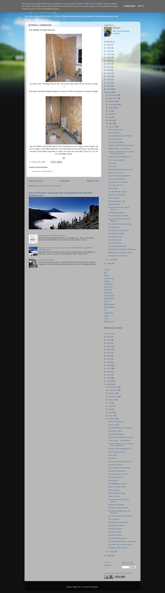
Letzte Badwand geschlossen (119, 176)
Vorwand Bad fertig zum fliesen (120, 136)
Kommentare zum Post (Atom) (49, 186)
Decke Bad (112, 163)
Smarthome (108, 313)
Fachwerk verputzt (115, 139)
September (113, 105)
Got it (141, 6)
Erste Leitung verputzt (116, 160)
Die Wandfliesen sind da (117, 192)
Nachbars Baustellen (116, 142)
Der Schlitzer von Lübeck (117, 182)
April (111, 120)
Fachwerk (108, 290)
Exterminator (113, 188)
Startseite (65, 181)
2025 (109, 45)
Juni (110, 114)
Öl (105, 310)
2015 (109, 73)
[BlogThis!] (54, 162)
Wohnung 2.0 (109, 322)
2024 (109, 48)
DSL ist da (112, 166)
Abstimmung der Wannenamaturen (52, 236)
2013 (109, 80)
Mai (110, 117)
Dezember (113, 95)
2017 (109, 67)
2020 (109, 61)
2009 (109, 92)
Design (107, 281)
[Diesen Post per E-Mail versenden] (51, 162)
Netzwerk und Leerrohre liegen (120, 252)
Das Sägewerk (113, 227)
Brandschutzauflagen (116, 213)
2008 (109, 264)
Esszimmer (108, 287)
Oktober (112, 101)
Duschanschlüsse (115, 243)
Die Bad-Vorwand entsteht (118, 216)
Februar (112, 127)
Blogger (95, 587)
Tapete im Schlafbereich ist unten (121, 145)
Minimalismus (109, 304)
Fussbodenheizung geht (117, 246)
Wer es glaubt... (114, 198)
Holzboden (108, 293)
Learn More (129, 6)
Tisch (106, 319)
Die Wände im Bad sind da (118, 230)
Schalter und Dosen (115, 173)
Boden (106, 275)
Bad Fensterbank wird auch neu (120, 169)
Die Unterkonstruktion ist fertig (119, 224)
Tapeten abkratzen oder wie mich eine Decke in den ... (121, 153)
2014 (109, 76)
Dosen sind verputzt (116, 129)
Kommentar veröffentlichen (42, 171)
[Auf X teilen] (56, 162)
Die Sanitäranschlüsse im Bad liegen (122, 249)
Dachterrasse (109, 278)
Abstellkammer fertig (116, 233)
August (112, 108)
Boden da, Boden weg (116, 195)
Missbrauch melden (113, 328)
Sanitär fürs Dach (115, 240)
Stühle (106, 316)
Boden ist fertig (114, 204)
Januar (112, 260)
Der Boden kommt (115, 237)
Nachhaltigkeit (109, 307)
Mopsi (117, 28)
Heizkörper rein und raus (117, 256)
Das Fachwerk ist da (46, 260)
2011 (109, 86)
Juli (110, 111)
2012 (109, 83)
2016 (109, 70)
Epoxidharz (108, 284)
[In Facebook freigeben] (58, 162)
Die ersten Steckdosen (117, 179)
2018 (109, 64)
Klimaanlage (109, 298)
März (111, 123)
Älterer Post (93, 181)
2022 (109, 54)
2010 (109, 89)
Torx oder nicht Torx (116, 185)
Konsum (107, 301)
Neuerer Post (36, 181)
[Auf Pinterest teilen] (61, 162)
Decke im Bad (113, 133)
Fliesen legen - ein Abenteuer (119, 148)
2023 (109, 51)
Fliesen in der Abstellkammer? (119, 157)
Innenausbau (109, 296)
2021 (109, 57)
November (113, 98)
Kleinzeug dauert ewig (116, 201)
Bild (105, 273)
